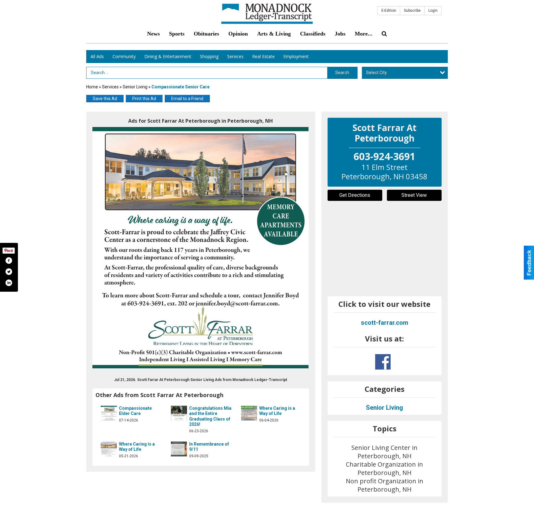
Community (124, 56)
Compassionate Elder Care (135, 411)
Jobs (340, 34)
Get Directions (354, 195)
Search (342, 72)
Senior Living (135, 86)
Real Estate (263, 56)
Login (433, 10)
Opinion (238, 34)
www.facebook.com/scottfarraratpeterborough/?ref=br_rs (383, 362)
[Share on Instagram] (9, 282)
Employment (296, 56)
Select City (376, 72)
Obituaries (206, 34)
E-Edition (388, 10)
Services (235, 56)
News (153, 34)
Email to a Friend (187, 98)
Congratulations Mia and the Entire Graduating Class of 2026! (210, 416)
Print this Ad (144, 98)
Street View (414, 195)
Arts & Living (274, 34)
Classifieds (312, 34)
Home (92, 86)
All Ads (97, 56)
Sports (176, 34)
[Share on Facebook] (9, 260)
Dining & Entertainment (167, 56)
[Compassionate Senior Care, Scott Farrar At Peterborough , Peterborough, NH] (200, 247)
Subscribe (412, 10)
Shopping (209, 56)
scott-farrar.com (384, 322)
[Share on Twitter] (9, 271)
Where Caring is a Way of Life (277, 411)
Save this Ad (105, 98)
